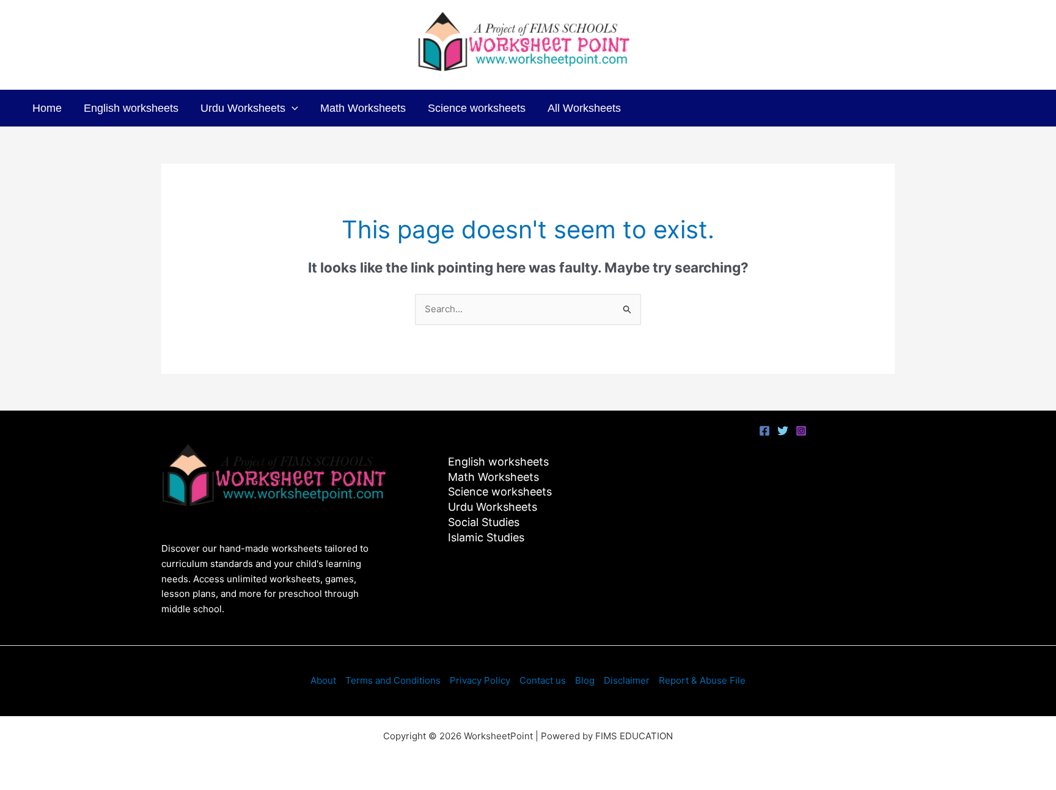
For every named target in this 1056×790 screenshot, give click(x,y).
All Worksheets (584, 108)
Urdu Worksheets (242, 108)
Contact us (542, 680)
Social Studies (483, 522)
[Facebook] (764, 430)
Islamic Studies (486, 537)
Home (47, 108)
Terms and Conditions (393, 680)
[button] (291, 108)
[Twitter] (782, 430)
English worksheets (131, 108)
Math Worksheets (363, 108)
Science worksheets (477, 108)
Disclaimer (627, 680)
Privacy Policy (480, 680)
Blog (585, 680)
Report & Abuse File (702, 680)
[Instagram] (801, 430)
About (323, 680)
